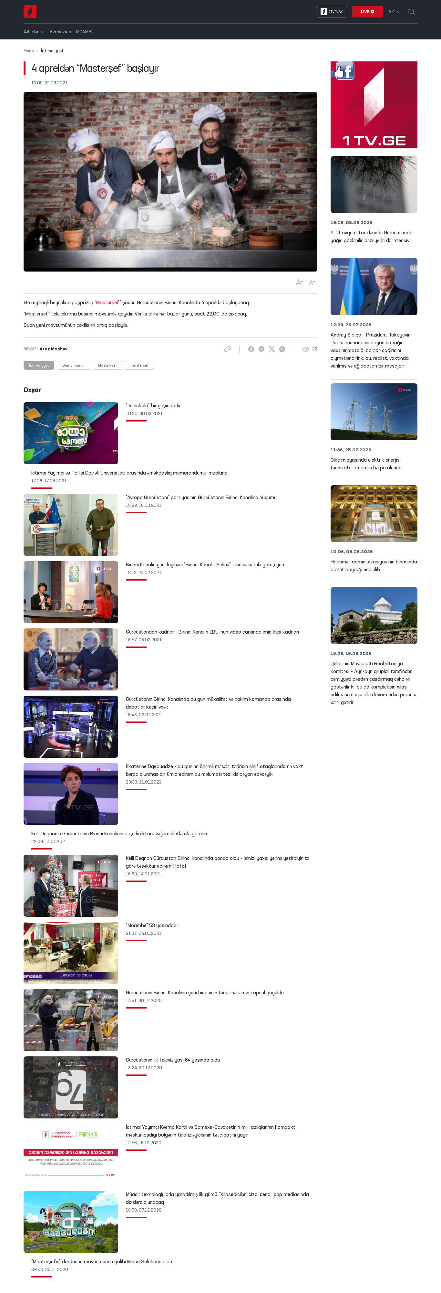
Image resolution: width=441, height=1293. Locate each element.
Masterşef (107, 302)
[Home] (30, 11)
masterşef (139, 366)
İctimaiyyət (39, 366)
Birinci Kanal (73, 366)
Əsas (29, 51)
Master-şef (107, 366)
